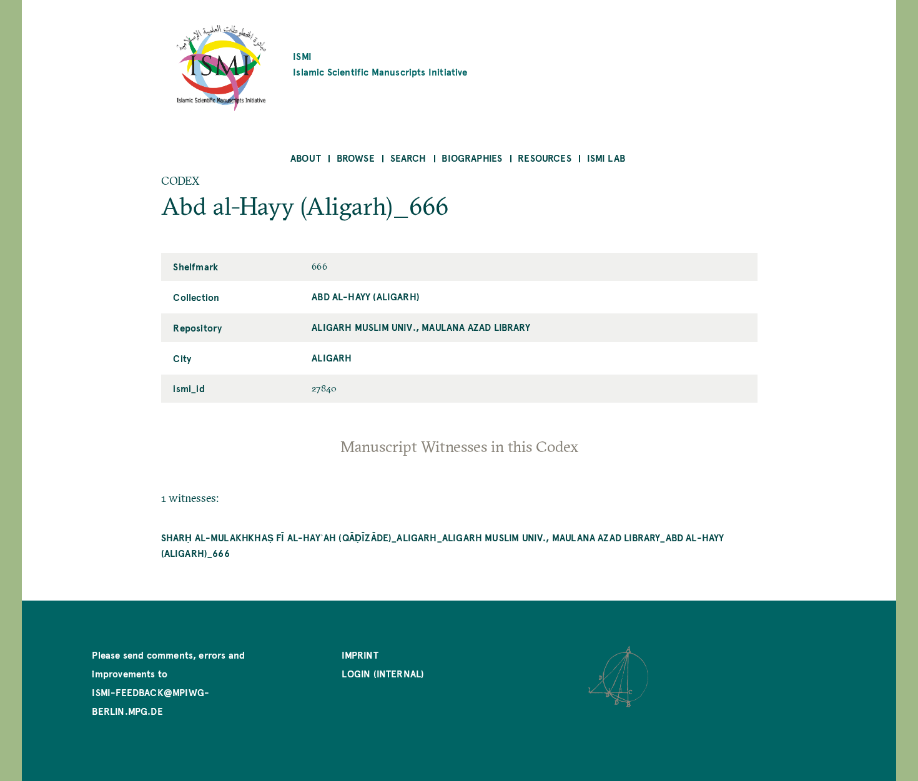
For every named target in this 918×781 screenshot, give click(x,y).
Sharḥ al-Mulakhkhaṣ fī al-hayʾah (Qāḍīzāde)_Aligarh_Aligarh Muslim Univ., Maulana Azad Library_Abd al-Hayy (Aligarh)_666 (442, 545)
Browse (356, 157)
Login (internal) (383, 673)
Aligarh (332, 357)
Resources (544, 157)
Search (408, 157)
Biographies (472, 157)
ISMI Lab (606, 157)
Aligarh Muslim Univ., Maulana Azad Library (421, 326)
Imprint (360, 654)
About (305, 157)
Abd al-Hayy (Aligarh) (366, 296)
